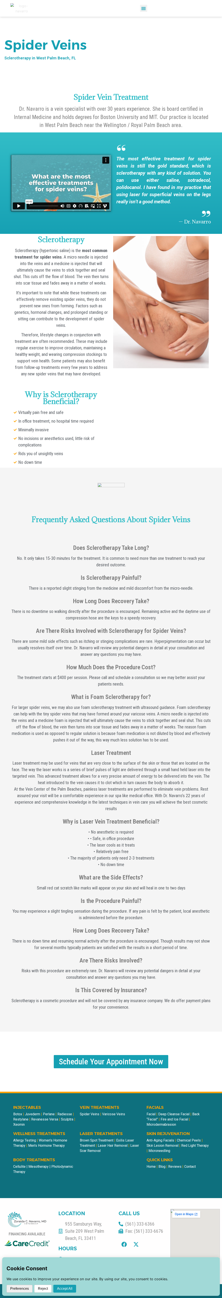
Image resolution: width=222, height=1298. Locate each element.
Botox (17, 1114)
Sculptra (67, 1119)
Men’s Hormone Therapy (46, 1145)
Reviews (174, 1166)
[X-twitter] (136, 1244)
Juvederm (33, 1114)
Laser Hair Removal (112, 1145)
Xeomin (19, 1124)
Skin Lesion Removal (162, 1145)
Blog (161, 1166)
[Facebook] (124, 1244)
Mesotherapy (38, 1166)
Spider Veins (89, 1114)
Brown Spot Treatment (96, 1140)
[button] (143, 8)
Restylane (21, 1119)
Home (151, 1166)
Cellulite (19, 1166)
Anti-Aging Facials (160, 1140)
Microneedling (159, 1151)
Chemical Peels (189, 1140)
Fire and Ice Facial (174, 1119)
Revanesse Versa (44, 1119)
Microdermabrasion (161, 1124)
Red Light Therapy (195, 1145)
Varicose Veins (113, 1114)
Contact (190, 1166)
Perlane (49, 1114)
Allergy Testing (24, 1140)
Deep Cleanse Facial (173, 1114)
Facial (151, 1114)
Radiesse (65, 1114)
